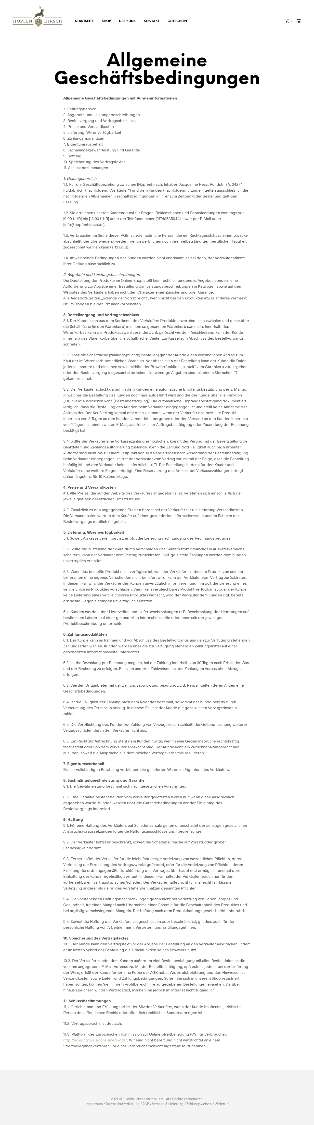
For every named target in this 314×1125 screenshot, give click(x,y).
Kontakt (151, 21)
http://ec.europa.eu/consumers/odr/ (95, 1040)
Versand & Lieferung (167, 1104)
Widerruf (222, 1104)
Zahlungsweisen (199, 1104)
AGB (146, 1104)
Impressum (94, 1104)
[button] (288, 20)
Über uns (127, 21)
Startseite (84, 21)
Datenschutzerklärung (123, 1104)
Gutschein (177, 21)
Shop (106, 21)
